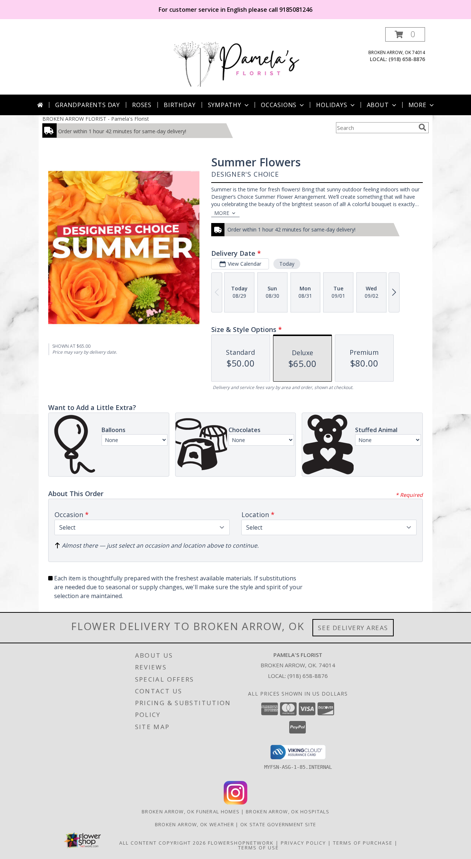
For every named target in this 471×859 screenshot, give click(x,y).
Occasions (279, 105)
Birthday (179, 105)
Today (286, 263)
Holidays (331, 105)
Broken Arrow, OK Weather (194, 824)
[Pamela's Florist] (236, 60)
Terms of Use (258, 847)
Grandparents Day (87, 105)
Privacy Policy (303, 842)
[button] (405, 34)
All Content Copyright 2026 (162, 842)
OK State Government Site (278, 824)
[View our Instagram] (235, 802)
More (417, 105)
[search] (422, 127)
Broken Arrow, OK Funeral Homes (191, 811)
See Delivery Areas (353, 627)
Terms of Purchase (363, 842)
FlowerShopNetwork (241, 842)
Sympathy (224, 105)
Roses (142, 105)
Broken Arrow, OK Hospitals (287, 811)
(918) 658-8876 (407, 59)
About (378, 105)
